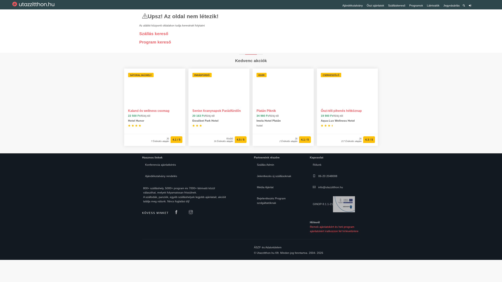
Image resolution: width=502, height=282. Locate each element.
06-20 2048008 (327, 176)
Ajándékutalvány (352, 5)
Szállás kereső (153, 33)
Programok (416, 5)
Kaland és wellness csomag (148, 110)
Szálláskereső (396, 5)
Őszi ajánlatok (375, 5)
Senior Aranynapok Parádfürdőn (216, 110)
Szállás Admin (265, 164)
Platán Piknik (266, 110)
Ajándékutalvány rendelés (161, 176)
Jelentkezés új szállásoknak (274, 176)
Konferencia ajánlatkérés (160, 164)
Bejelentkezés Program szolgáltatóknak (271, 200)
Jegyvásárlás (451, 5)
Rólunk (317, 164)
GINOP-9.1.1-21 (323, 204)
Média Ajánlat (265, 187)
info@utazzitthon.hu (330, 187)
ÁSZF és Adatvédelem (268, 247)
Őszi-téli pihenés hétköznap (341, 110)
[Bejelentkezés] (470, 7)
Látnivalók (433, 5)
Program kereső (155, 42)
